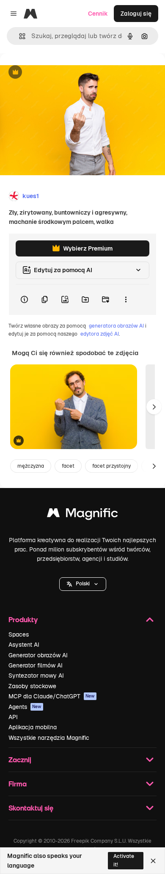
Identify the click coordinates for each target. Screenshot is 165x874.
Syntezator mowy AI (36, 675)
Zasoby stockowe (32, 686)
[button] (82, 584)
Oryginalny (58, 73)
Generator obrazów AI (38, 655)
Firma (17, 783)
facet (68, 466)
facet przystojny (111, 466)
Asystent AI (23, 644)
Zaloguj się (136, 13)
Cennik (98, 13)
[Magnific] (82, 514)
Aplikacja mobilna (32, 727)
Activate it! (123, 860)
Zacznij (19, 759)
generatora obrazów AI (116, 326)
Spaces (18, 634)
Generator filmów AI (35, 665)
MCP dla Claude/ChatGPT (51, 696)
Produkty (23, 619)
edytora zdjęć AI (99, 334)
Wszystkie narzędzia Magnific (48, 738)
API (13, 717)
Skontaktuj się (30, 807)
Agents (24, 707)
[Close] (153, 861)
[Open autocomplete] (18, 36)
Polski (83, 583)
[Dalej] (154, 406)
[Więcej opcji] (125, 299)
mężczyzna (30, 466)
